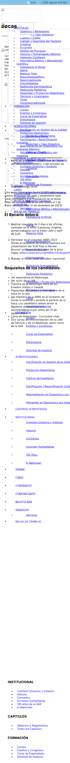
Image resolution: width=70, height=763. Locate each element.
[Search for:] (16, 35)
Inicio (33, 2)
